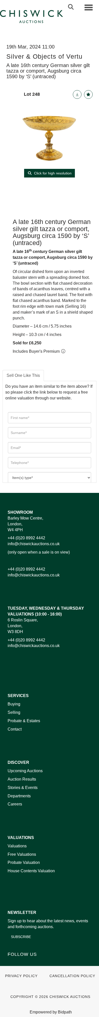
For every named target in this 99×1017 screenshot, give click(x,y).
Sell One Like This (23, 375)
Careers (15, 804)
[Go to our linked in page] (23, 963)
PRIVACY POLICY (21, 976)
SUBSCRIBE (21, 937)
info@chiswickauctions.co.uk (34, 544)
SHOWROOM (20, 512)
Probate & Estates (24, 721)
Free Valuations (22, 854)
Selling (14, 712)
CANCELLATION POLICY (72, 976)
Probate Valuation (24, 862)
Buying (14, 704)
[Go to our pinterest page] (33, 963)
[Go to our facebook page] (12, 963)
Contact (15, 729)
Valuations (17, 846)
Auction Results (22, 779)
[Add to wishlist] (88, 94)
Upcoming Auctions (25, 771)
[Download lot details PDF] (77, 94)
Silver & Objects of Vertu (44, 56)
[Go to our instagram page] (44, 963)
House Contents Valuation (31, 871)
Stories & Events (23, 787)
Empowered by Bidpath (51, 1012)
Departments (19, 796)
